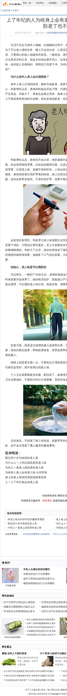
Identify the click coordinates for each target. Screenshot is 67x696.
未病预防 (53, 3)
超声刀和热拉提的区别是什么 (39, 578)
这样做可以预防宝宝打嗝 (42, 675)
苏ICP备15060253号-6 (38, 694)
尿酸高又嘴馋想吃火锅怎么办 (19, 606)
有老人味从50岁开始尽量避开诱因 (25, 519)
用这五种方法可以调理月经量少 (39, 671)
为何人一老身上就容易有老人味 (24, 467)
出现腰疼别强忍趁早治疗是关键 (41, 631)
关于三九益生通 (32, 690)
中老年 (16, 10)
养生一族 (27, 3)
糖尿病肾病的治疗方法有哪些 (39, 583)
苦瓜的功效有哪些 (12, 637)
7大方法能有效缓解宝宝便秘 (41, 680)
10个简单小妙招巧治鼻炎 (53, 653)
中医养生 (40, 3)
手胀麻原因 (10, 585)
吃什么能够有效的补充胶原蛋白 (41, 619)
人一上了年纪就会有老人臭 (21, 482)
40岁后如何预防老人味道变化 (36, 534)
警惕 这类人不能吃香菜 (14, 653)
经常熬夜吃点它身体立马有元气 (41, 635)
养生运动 (55, 690)
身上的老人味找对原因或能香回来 (25, 477)
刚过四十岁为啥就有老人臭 (21, 457)
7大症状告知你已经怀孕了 (16, 680)
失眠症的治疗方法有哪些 (36, 574)
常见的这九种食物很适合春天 (19, 611)
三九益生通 (5, 10)
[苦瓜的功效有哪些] (13, 634)
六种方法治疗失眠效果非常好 (17, 675)
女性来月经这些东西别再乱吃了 (41, 627)
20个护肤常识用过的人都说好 (19, 602)
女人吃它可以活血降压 (14, 671)
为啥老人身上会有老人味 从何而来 (26, 472)
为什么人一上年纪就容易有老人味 (25, 462)
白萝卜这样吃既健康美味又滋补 (41, 623)
